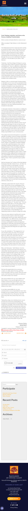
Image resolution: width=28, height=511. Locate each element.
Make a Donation (6, 396)
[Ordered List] (9, 349)
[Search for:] (9, 384)
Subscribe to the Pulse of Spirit (10, 393)
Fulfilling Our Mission (7, 408)
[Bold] (2, 349)
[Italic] (4, 349)
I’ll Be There (5, 406)
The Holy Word (6, 404)
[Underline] (6, 349)
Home (3, 29)
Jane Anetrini (9, 331)
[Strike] (7, 349)
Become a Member (7, 394)
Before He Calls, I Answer (8, 407)
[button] (25, 3)
